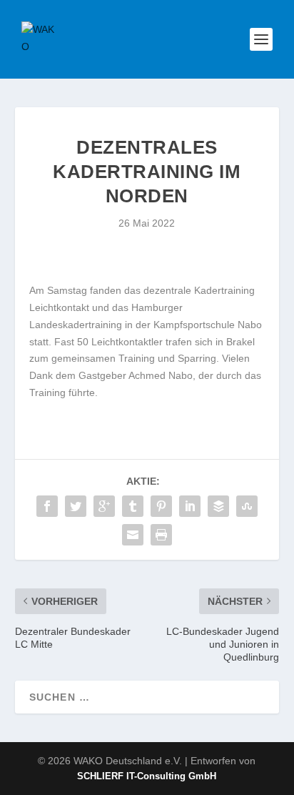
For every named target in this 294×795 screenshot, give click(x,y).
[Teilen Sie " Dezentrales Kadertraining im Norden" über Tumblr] (132, 506)
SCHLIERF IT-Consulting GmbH (146, 776)
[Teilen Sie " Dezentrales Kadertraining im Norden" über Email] (132, 534)
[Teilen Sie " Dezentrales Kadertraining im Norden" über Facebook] (47, 506)
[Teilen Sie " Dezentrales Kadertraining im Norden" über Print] (161, 534)
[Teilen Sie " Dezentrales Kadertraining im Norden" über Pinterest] (161, 506)
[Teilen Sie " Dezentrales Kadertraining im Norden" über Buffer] (218, 506)
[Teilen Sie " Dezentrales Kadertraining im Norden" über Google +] (104, 506)
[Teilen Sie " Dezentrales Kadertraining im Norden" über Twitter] (75, 506)
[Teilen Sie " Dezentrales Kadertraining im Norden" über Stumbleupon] (247, 506)
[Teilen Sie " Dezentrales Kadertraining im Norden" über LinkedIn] (190, 506)
